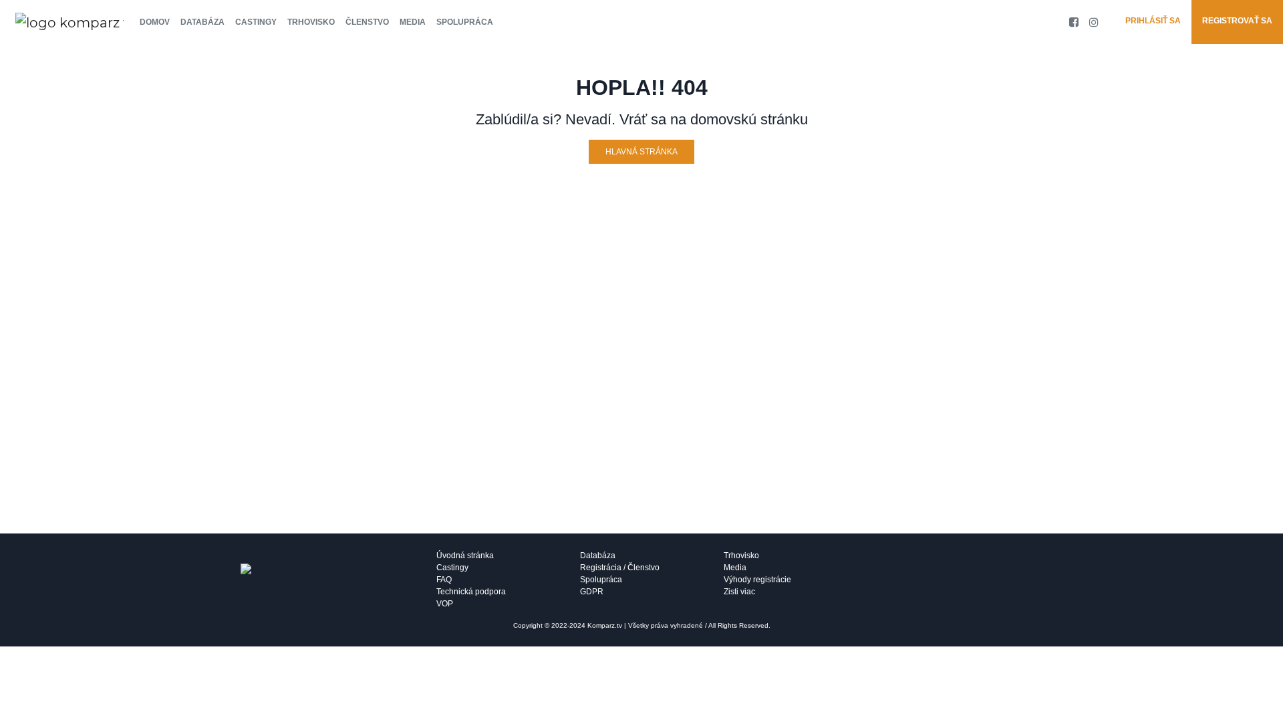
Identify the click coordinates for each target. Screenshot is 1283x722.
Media (413, 22)
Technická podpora (471, 591)
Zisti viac (739, 591)
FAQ (444, 579)
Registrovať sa (1237, 20)
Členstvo (367, 22)
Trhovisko (311, 22)
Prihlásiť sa (1153, 20)
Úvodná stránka (465, 555)
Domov (155, 22)
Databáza (202, 22)
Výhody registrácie (757, 579)
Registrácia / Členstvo (620, 567)
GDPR (591, 591)
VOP (444, 603)
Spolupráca (464, 22)
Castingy (256, 22)
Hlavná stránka (641, 151)
